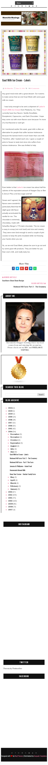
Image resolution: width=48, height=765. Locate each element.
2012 (10, 495)
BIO (26, 347)
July (12, 449)
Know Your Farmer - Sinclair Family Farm (23, 474)
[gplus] (18, 6)
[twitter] (11, 6)
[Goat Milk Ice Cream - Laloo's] (24, 52)
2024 (10, 408)
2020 (10, 414)
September (15, 443)
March (13, 483)
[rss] (25, 6)
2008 (10, 507)
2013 (10, 492)
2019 (10, 417)
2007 (10, 510)
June (12, 452)
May (12, 477)
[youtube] (33, 6)
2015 (10, 428)
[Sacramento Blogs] (19, 370)
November (15, 437)
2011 (10, 498)
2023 (10, 411)
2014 (10, 431)
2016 (10, 426)
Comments (34, 88)
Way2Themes (19, 756)
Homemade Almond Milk (17, 470)
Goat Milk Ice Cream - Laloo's (19, 454)
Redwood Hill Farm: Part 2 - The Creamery (23, 458)
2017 (10, 423)
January (14, 489)
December (15, 434)
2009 (10, 504)
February (14, 486)
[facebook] (15, 6)
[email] (29, 6)
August (13, 446)
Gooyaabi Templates (40, 756)
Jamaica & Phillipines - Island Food (21, 466)
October (14, 440)
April (12, 480)
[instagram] (22, 6)
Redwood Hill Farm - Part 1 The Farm (21, 462)
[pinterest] (36, 6)
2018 (10, 420)
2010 (10, 501)
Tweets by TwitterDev (12, 668)
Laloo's (20, 187)
